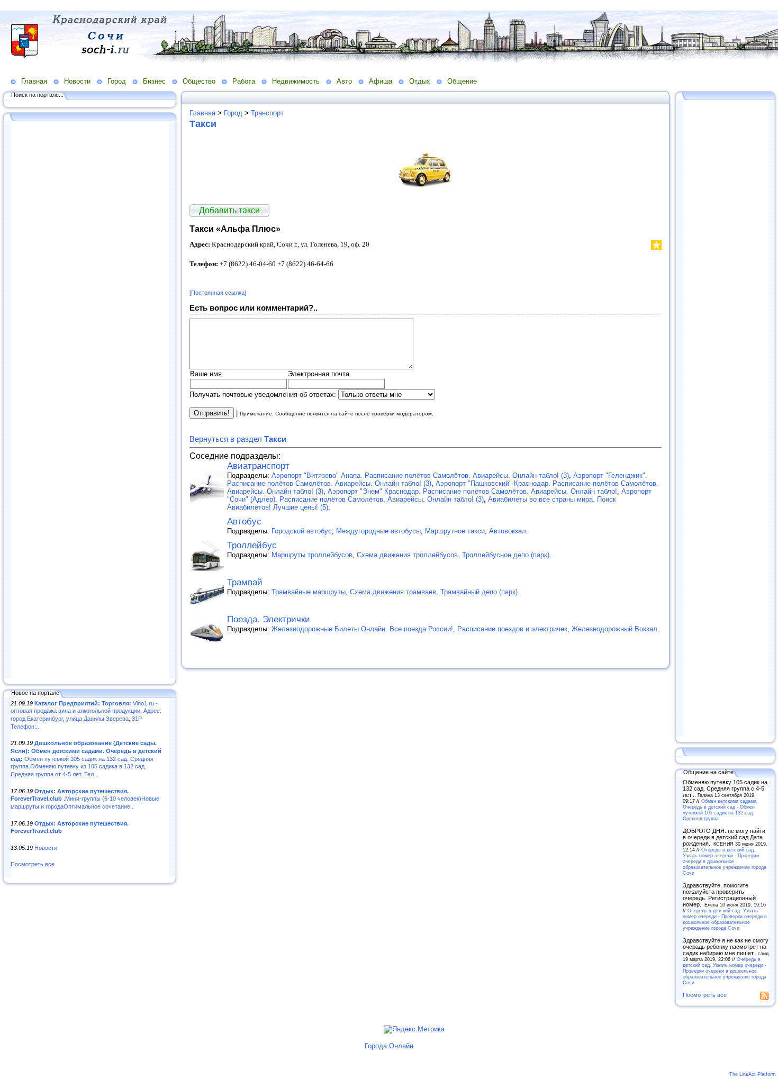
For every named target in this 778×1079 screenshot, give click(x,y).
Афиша (380, 81)
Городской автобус (302, 531)
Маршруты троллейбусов (312, 555)
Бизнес (154, 81)
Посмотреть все (33, 864)
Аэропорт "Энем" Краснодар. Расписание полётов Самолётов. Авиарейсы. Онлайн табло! (472, 491)
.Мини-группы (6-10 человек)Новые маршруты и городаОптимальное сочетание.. (85, 799)
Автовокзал (507, 531)
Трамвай (245, 582)
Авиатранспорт (258, 466)
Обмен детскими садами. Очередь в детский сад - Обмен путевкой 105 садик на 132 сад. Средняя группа (720, 809)
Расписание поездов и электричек (512, 629)
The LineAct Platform (752, 1074)
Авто (344, 81)
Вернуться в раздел (237, 438)
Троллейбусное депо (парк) (505, 555)
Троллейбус (252, 545)
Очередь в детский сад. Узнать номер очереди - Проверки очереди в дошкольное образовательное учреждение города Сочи (724, 861)
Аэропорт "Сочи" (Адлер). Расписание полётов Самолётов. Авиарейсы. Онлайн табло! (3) (439, 495)
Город (116, 81)
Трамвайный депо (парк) (479, 592)
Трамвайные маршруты (309, 592)
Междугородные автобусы (378, 531)
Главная (34, 81)
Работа (243, 81)
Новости (77, 81)
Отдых (419, 81)
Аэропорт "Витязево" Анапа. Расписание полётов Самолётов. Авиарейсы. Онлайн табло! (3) (420, 475)
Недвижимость (296, 81)
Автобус (244, 521)
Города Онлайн (389, 1046)
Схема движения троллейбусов (407, 555)
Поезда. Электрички (268, 619)
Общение (462, 81)
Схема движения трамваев (393, 592)
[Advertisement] (90, 400)
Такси (202, 124)
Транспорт (267, 113)
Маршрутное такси (455, 531)
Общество (199, 81)
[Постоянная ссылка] (217, 292)
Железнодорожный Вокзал (614, 629)
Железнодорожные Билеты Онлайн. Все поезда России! (362, 629)
